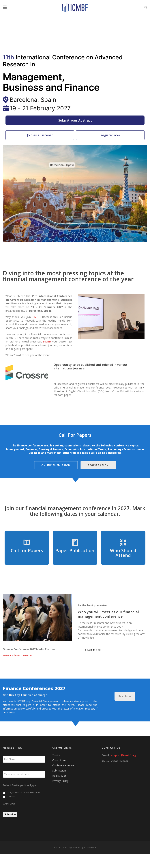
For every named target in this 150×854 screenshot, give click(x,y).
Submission (59, 770)
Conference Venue (63, 765)
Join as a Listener (40, 135)
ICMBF (36, 317)
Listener (11, 796)
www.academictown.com (18, 655)
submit (47, 341)
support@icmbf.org (123, 755)
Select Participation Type (19, 785)
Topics (56, 755)
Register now (110, 135)
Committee (59, 760)
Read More (125, 696)
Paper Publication (74, 550)
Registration (59, 775)
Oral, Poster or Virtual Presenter (24, 792)
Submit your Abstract (75, 120)
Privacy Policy (60, 780)
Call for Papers (27, 550)
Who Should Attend (123, 552)
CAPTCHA (9, 803)
